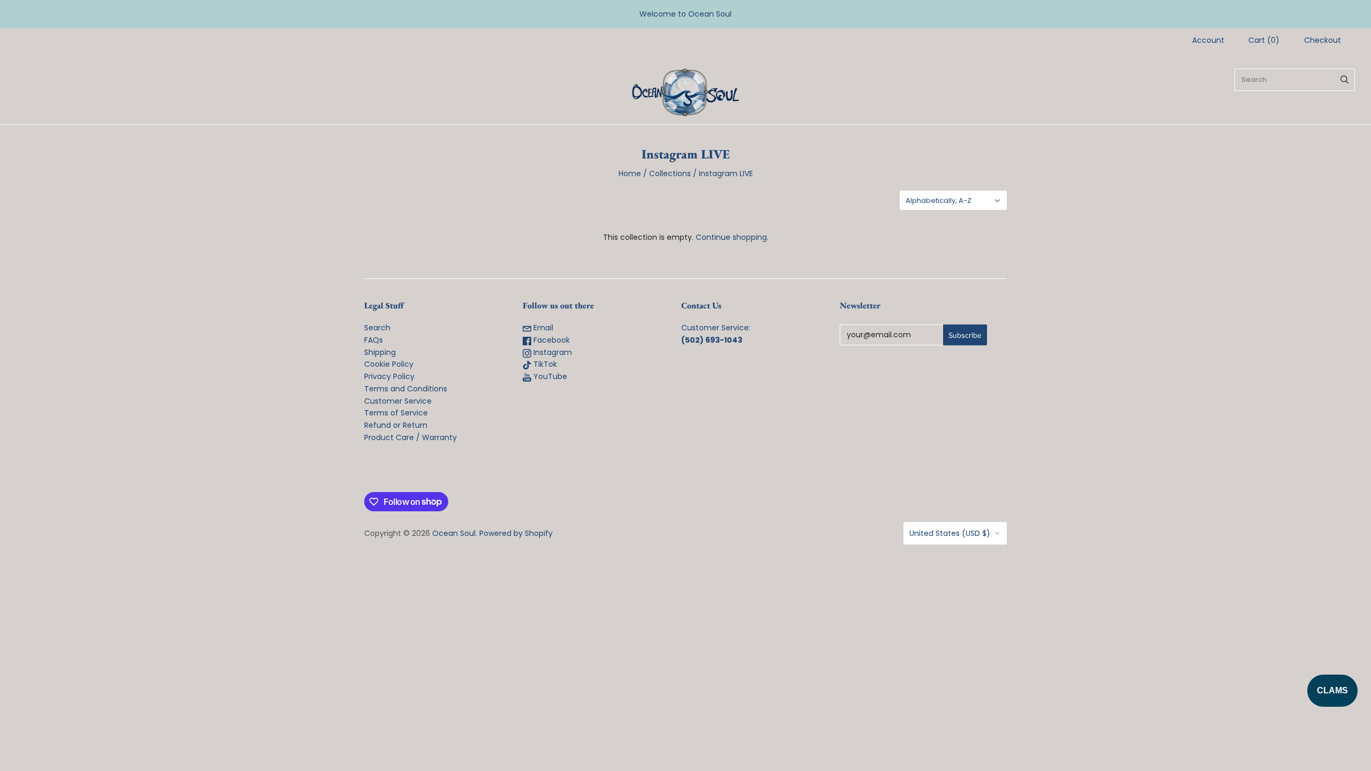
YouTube (549, 376)
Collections (670, 173)
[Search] (1344, 80)
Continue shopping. (732, 237)
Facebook (550, 340)
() (1263, 40)
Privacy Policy (389, 376)
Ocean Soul (454, 533)
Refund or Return (395, 425)
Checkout (1322, 40)
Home (630, 173)
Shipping (380, 352)
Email (542, 327)
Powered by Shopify (516, 533)
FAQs (373, 340)
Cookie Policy (388, 364)
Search (377, 327)
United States (949, 533)
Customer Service (398, 401)
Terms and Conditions (405, 388)
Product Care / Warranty (410, 437)
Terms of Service (396, 412)
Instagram (551, 352)
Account (1208, 40)
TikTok (544, 364)
